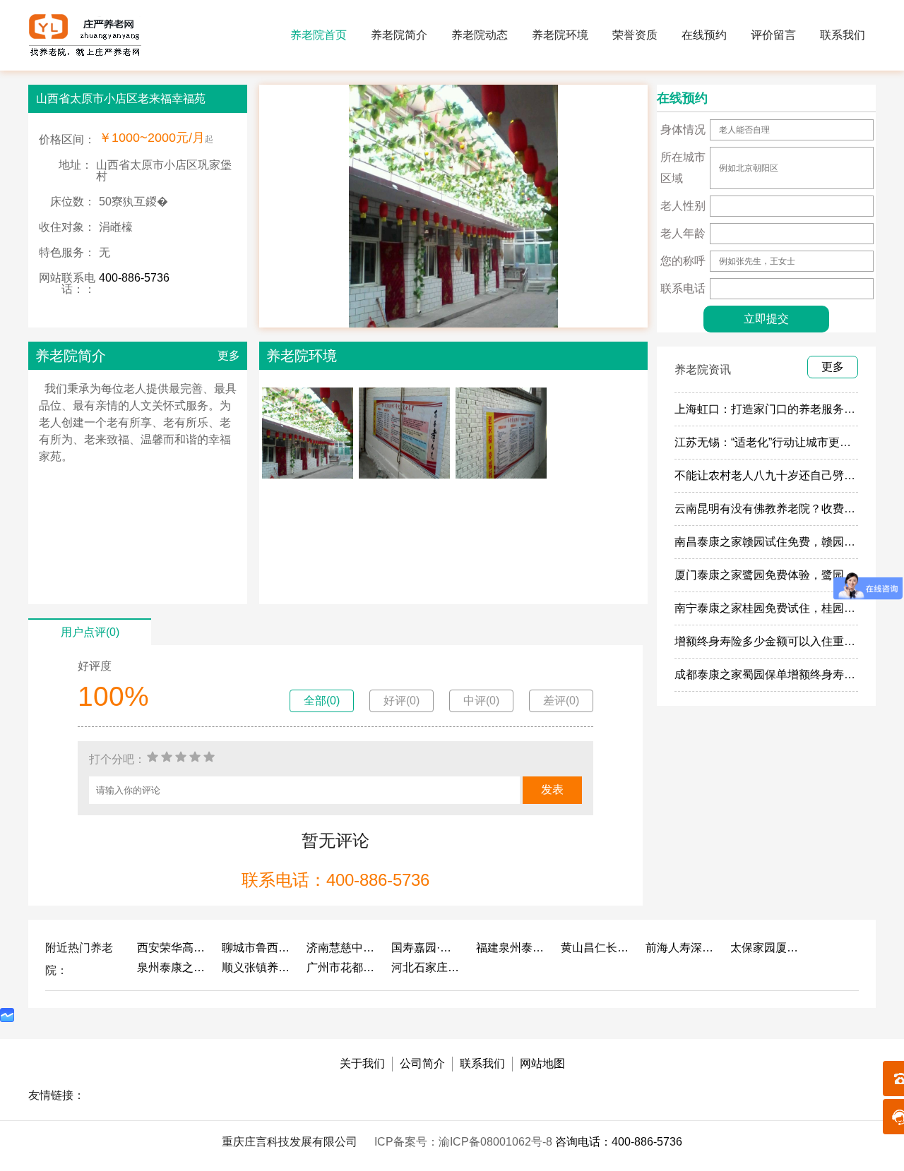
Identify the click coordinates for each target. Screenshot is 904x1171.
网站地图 (542, 1063)
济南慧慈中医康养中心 (342, 948)
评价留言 (773, 35)
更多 (229, 355)
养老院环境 (560, 35)
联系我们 (842, 35)
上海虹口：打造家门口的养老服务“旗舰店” (779, 409)
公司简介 (422, 1063)
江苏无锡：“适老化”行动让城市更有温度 (774, 442)
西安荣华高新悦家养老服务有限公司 (172, 948)
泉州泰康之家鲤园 (172, 967)
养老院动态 (479, 35)
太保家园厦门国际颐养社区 (765, 948)
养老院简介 (399, 35)
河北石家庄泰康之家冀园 (426, 967)
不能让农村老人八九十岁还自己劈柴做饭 (776, 475)
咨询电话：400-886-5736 (618, 1142)
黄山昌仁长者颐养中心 (596, 948)
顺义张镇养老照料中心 (257, 967)
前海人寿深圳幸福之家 (681, 948)
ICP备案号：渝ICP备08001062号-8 (464, 1142)
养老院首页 (318, 35)
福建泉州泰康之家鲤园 (511, 948)
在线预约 (704, 35)
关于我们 (362, 1063)
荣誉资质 (635, 35)
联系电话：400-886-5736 (335, 879)
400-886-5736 (134, 278)
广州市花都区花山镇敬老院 (342, 967)
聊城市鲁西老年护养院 (257, 948)
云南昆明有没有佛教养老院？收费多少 (770, 509)
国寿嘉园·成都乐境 (426, 948)
